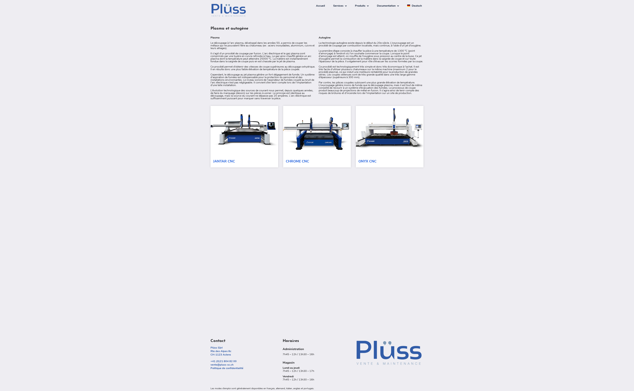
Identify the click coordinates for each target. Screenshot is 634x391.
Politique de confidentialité (227, 368)
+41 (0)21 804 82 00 (224, 361)
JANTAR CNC (224, 161)
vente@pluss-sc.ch (222, 365)
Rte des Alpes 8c (221, 351)
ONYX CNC (367, 161)
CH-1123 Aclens (221, 355)
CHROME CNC (297, 161)
